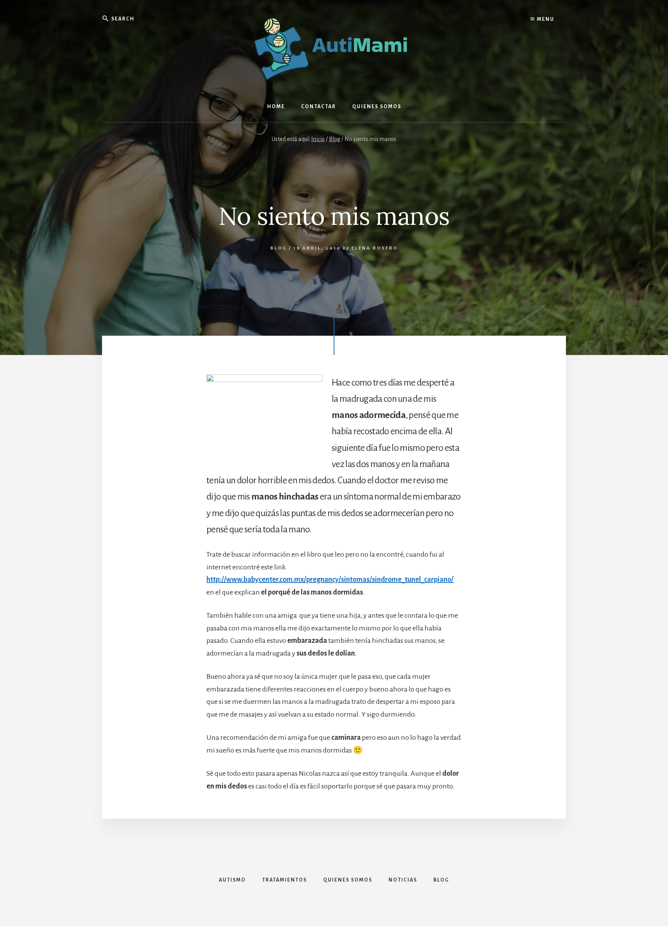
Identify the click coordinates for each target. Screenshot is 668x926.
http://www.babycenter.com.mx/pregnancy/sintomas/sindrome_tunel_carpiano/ (329, 579)
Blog (278, 248)
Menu (544, 19)
